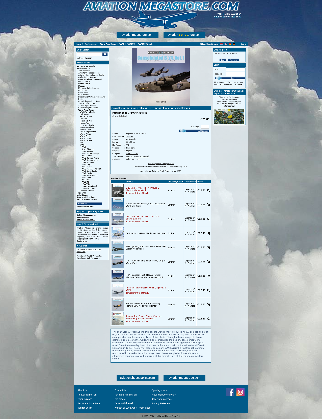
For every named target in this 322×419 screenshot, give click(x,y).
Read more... (82, 241)
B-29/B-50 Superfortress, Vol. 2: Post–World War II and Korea (145, 205)
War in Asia (85, 136)
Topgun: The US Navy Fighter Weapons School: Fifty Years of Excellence (143, 317)
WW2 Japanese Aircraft (91, 169)
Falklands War (86, 116)
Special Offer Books (86, 103)
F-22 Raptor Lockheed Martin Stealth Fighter (146, 233)
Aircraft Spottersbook (87, 106)
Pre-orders (120, 399)
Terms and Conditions (89, 403)
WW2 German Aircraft (91, 158)
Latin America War (88, 125)
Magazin (81, 86)
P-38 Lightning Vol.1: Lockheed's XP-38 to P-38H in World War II (146, 247)
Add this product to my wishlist (161, 164)
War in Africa (85, 134)
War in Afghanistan (88, 132)
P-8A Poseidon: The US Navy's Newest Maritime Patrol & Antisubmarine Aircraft (144, 276)
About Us (82, 390)
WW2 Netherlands (89, 171)
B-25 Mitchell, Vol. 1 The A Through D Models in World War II (142, 189)
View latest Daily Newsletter (88, 258)
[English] (226, 44)
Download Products (85, 207)
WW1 (82, 143)
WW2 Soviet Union (89, 175)
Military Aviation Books (88, 88)
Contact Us (120, 390)
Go (105, 54)
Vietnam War (85, 130)
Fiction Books (84, 82)
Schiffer (129, 136)
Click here (238, 84)
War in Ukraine (86, 140)
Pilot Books (83, 95)
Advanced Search (84, 58)
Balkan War (85, 114)
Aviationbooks (83, 68)
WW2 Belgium (87, 151)
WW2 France (87, 156)
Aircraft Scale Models (86, 66)
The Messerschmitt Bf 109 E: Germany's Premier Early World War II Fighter (144, 304)
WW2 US (85, 182)
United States (212, 44)
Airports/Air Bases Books (89, 73)
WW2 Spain (86, 178)
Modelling (82, 90)
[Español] (230, 44)
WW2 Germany (88, 162)
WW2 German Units (90, 160)
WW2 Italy (86, 164)
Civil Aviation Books (86, 77)
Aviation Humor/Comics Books (91, 75)
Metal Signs (82, 195)
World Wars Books (86, 110)
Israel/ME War (86, 121)
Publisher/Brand (175, 182)
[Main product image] (161, 105)
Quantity (194, 127)
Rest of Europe (88, 149)
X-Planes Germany (86, 191)
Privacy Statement (161, 403)
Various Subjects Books (88, 108)
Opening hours (159, 390)
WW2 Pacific (87, 173)
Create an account (235, 82)
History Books (84, 84)
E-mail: (217, 69)
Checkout (233, 60)
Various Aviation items (86, 199)
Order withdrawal (124, 403)
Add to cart (203, 131)
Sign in (233, 78)
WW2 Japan (87, 167)
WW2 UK (85, 180)
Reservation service (161, 399)
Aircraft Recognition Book (89, 101)
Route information (87, 394)
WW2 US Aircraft (90, 186)
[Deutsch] (234, 44)
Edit (222, 60)
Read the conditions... (86, 219)
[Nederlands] (221, 44)
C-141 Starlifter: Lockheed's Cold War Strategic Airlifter (142, 217)
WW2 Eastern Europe (90, 154)
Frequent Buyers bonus (163, 394)
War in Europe (86, 138)
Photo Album (83, 92)
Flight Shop (81, 193)
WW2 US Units (89, 188)
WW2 (82, 145)
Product (129, 182)
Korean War (85, 123)
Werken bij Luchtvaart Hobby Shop (132, 407)
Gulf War (83, 119)
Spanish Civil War (87, 127)
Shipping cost (85, 399)
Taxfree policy (85, 407)
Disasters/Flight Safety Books (90, 79)
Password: (218, 74)
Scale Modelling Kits (85, 197)
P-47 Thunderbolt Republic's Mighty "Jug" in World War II (146, 262)
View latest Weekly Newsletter (89, 256)
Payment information (126, 394)
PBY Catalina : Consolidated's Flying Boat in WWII (146, 289)
